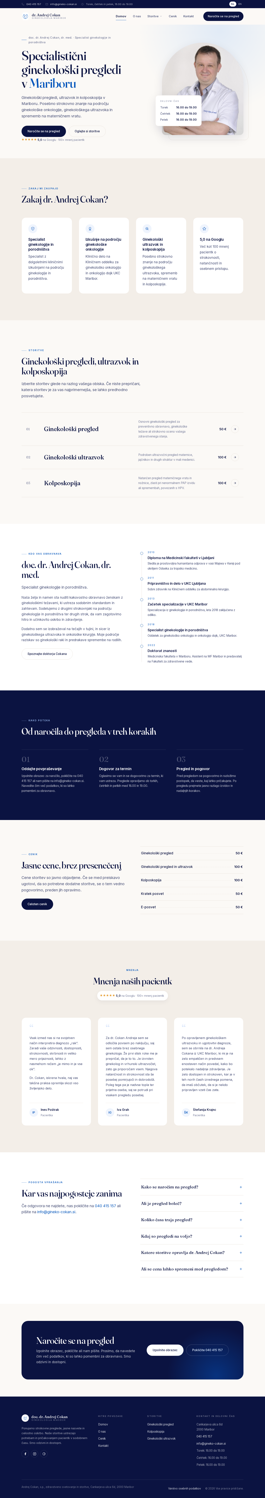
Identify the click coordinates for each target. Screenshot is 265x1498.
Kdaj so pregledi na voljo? (166, 1236)
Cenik (173, 16)
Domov (121, 16)
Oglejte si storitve (87, 131)
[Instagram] (34, 1453)
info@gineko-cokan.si (63, 4)
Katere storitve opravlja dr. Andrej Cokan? (183, 1252)
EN (240, 4)
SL (233, 4)
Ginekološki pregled (160, 1424)
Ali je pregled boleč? (161, 1203)
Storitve (152, 16)
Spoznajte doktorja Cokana (47, 654)
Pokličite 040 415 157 (207, 1350)
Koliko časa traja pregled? (166, 1219)
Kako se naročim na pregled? (169, 1186)
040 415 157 (33, 4)
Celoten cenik (37, 904)
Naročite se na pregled (223, 16)
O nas (137, 16)
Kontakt (188, 16)
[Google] (44, 1453)
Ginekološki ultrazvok (161, 1438)
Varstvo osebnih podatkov (184, 1488)
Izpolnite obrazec (165, 1350)
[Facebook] (25, 1453)
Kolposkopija (155, 1431)
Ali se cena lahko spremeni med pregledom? (184, 1268)
